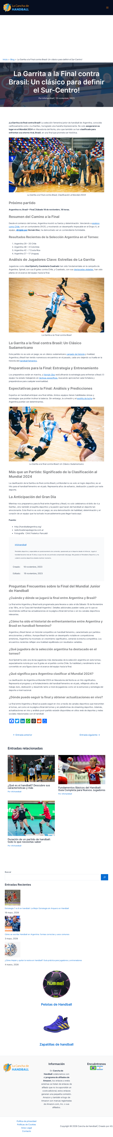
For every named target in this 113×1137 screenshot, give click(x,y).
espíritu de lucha (84, 398)
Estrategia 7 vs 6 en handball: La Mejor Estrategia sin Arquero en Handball (37, 908)
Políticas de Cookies (26, 1124)
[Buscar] (104, 877)
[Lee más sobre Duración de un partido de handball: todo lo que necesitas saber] (31, 818)
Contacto (26, 1131)
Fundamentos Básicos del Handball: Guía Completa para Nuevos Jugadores (81, 789)
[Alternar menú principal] (107, 8)
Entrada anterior (22, 735)
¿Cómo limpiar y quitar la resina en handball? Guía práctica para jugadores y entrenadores (43, 960)
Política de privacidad (26, 1121)
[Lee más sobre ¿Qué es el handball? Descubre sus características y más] (31, 768)
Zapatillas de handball (56, 1044)
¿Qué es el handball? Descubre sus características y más (29, 786)
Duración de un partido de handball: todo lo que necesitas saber (29, 840)
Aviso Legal (26, 1128)
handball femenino (28, 361)
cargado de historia (76, 354)
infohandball (20, 544)
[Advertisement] (56, 36)
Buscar (8, 872)
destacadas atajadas (83, 269)
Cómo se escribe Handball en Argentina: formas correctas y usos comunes (37, 934)
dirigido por (21, 230)
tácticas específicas (48, 378)
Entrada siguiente (90, 735)
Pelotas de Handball (56, 1004)
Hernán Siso (49, 374)
